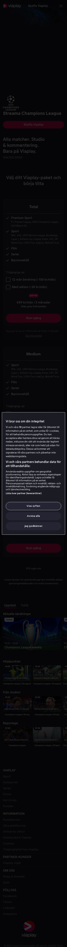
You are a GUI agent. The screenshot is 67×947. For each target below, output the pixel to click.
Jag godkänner (33, 526)
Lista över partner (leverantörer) (24, 493)
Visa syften (33, 506)
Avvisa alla (33, 516)
